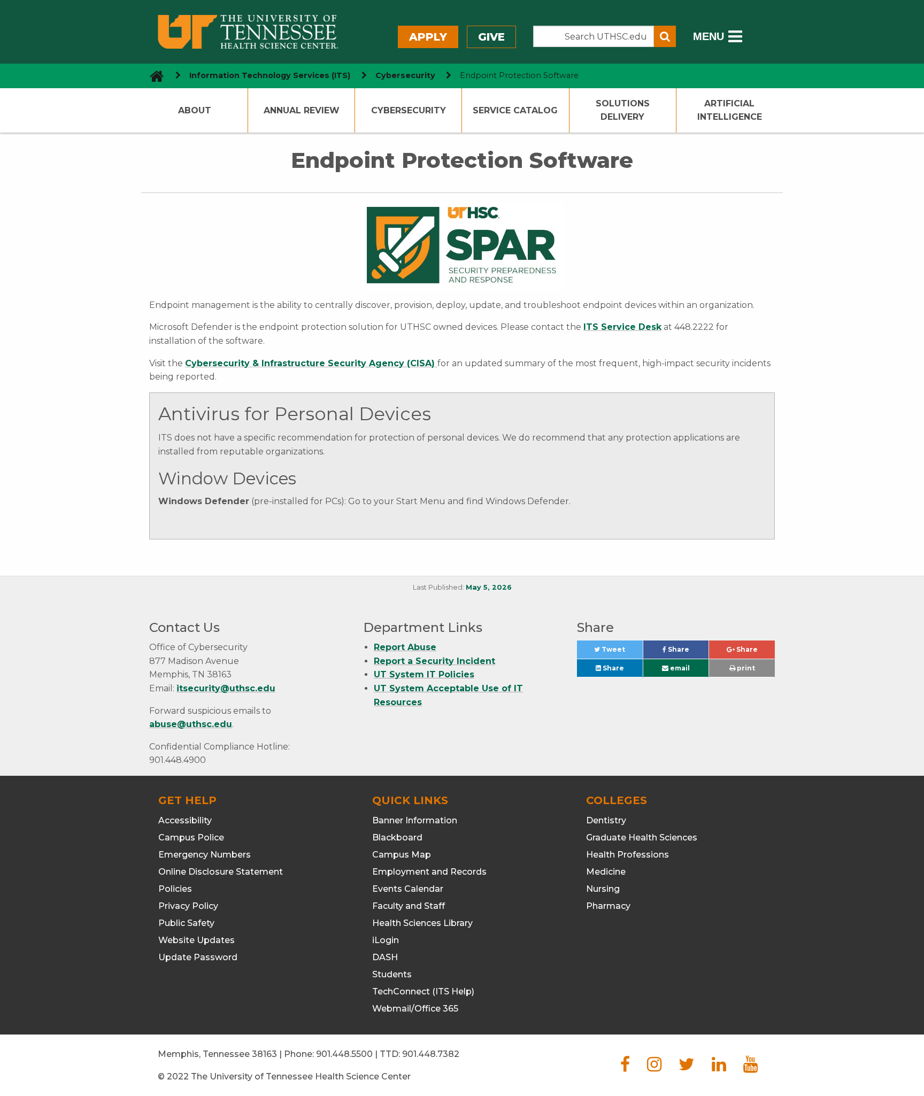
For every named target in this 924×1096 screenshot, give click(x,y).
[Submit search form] (665, 36)
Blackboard (397, 837)
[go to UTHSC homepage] (152, 75)
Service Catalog (515, 110)
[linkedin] (719, 1067)
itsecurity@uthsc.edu (225, 688)
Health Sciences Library (422, 923)
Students (392, 974)
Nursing (603, 889)
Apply (428, 36)
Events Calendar (407, 889)
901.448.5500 (344, 1054)
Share (687, 652)
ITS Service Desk (622, 327)
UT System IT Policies (424, 674)
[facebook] (625, 1067)
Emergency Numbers (204, 855)
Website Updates (196, 940)
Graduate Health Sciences (641, 837)
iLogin (385, 940)
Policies (175, 889)
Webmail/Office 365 (415, 1009)
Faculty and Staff (408, 906)
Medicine (606, 872)
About (194, 110)
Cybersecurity (405, 75)
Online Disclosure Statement (220, 872)
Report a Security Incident (434, 661)
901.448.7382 (430, 1054)
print (745, 668)
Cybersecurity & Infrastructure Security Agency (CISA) (311, 363)
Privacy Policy (188, 906)
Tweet (621, 652)
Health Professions (627, 855)
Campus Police (191, 837)
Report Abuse (405, 647)
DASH (385, 957)
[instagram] (654, 1067)
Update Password (197, 957)
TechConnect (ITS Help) (423, 991)
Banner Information (414, 820)
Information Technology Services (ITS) (269, 75)
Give (491, 36)
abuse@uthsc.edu (190, 724)
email (679, 668)
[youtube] (750, 1067)
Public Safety (186, 923)
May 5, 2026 (489, 587)
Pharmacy (608, 906)
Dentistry (606, 820)
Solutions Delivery (623, 110)
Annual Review (302, 110)
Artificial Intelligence (729, 110)
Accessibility (185, 820)
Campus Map (401, 855)
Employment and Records (429, 872)
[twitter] (686, 1067)
